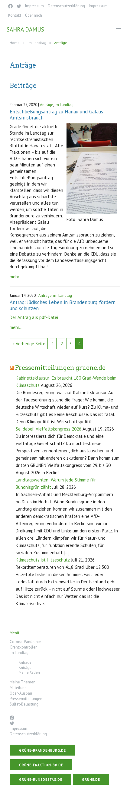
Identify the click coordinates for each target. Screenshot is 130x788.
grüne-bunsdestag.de (40, 779)
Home (15, 42)
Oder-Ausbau (21, 693)
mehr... (16, 277)
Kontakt (14, 15)
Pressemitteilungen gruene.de (60, 367)
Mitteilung (18, 687)
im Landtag (37, 42)
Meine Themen (22, 682)
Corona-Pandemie (25, 641)
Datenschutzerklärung (66, 5)
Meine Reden (29, 672)
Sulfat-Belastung (24, 704)
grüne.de (91, 779)
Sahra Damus (25, 29)
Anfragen (26, 662)
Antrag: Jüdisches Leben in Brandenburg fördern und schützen (62, 305)
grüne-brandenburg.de (42, 750)
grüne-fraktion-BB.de (41, 765)
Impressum (34, 5)
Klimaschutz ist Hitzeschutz (43, 560)
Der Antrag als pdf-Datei (34, 317)
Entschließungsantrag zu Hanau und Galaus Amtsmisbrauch (56, 114)
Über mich (33, 15)
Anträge (46, 104)
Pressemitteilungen (26, 698)
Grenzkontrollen (23, 647)
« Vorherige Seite (28, 344)
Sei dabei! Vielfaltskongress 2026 (48, 429)
